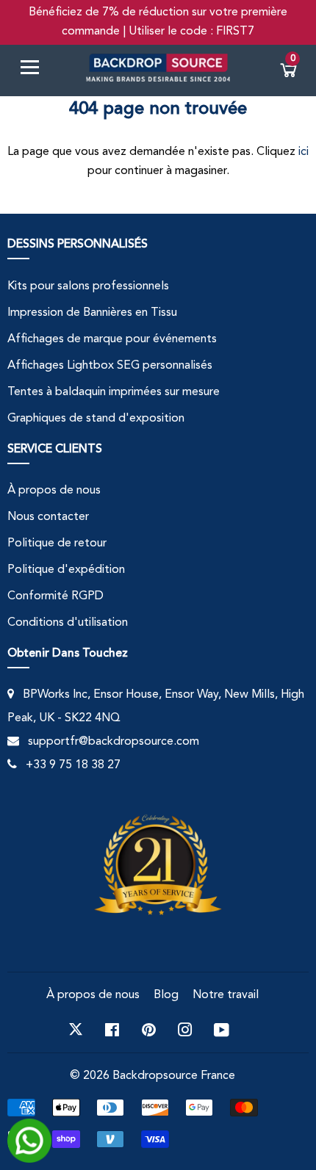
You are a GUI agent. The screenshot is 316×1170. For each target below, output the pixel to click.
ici (303, 152)
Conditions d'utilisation (67, 623)
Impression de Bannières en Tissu (92, 313)
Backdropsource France (173, 1076)
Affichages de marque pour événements (112, 339)
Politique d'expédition (66, 570)
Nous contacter (48, 517)
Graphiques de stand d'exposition (95, 419)
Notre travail (226, 995)
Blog (166, 995)
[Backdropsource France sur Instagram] (185, 1030)
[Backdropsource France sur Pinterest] (149, 1030)
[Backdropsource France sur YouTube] (221, 1030)
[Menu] (35, 70)
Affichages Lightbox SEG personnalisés (109, 366)
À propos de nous (54, 490)
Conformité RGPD (55, 596)
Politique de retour (57, 543)
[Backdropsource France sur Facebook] (112, 1030)
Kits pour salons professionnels (88, 286)
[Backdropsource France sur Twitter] (75, 1030)
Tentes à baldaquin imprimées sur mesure (113, 392)
